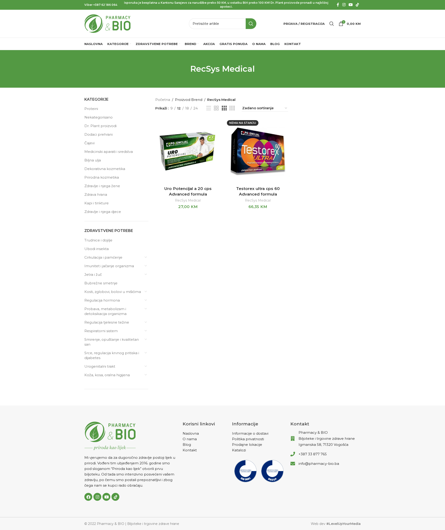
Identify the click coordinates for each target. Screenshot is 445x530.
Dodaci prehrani (98, 134)
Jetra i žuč (93, 274)
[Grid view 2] (216, 108)
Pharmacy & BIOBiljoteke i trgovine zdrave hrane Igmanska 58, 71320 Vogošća (327, 438)
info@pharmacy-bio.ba (319, 463)
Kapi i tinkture (96, 203)
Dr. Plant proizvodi (100, 126)
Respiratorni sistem (101, 331)
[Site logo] (107, 23)
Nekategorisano (98, 117)
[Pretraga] (331, 23)
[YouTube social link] (350, 4)
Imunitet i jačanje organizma (109, 266)
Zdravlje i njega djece (102, 211)
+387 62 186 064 (105, 4)
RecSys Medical (188, 200)
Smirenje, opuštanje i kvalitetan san (111, 342)
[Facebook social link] (338, 4)
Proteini (91, 108)
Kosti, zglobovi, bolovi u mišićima (112, 291)
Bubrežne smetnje (101, 283)
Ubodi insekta (96, 249)
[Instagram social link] (344, 4)
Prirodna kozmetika (101, 177)
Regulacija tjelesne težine (106, 322)
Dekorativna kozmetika (104, 169)
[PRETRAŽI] (251, 23)
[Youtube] (106, 497)
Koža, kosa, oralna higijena (107, 375)
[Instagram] (97, 497)
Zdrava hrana (95, 194)
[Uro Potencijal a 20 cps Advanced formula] (188, 151)
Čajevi (89, 143)
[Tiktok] (115, 497)
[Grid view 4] (232, 108)
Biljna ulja (92, 160)
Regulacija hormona (102, 300)
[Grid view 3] (224, 108)
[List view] (208, 108)
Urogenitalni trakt (99, 366)
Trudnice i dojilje (98, 240)
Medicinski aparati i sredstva (108, 151)
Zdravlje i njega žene (102, 186)
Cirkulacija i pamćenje (103, 257)
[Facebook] (88, 497)
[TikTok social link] (357, 4)
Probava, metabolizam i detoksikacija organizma (105, 311)
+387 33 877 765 (313, 454)
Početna (162, 99)
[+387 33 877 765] (292, 454)
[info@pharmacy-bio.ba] (292, 463)
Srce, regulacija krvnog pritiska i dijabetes (111, 355)
